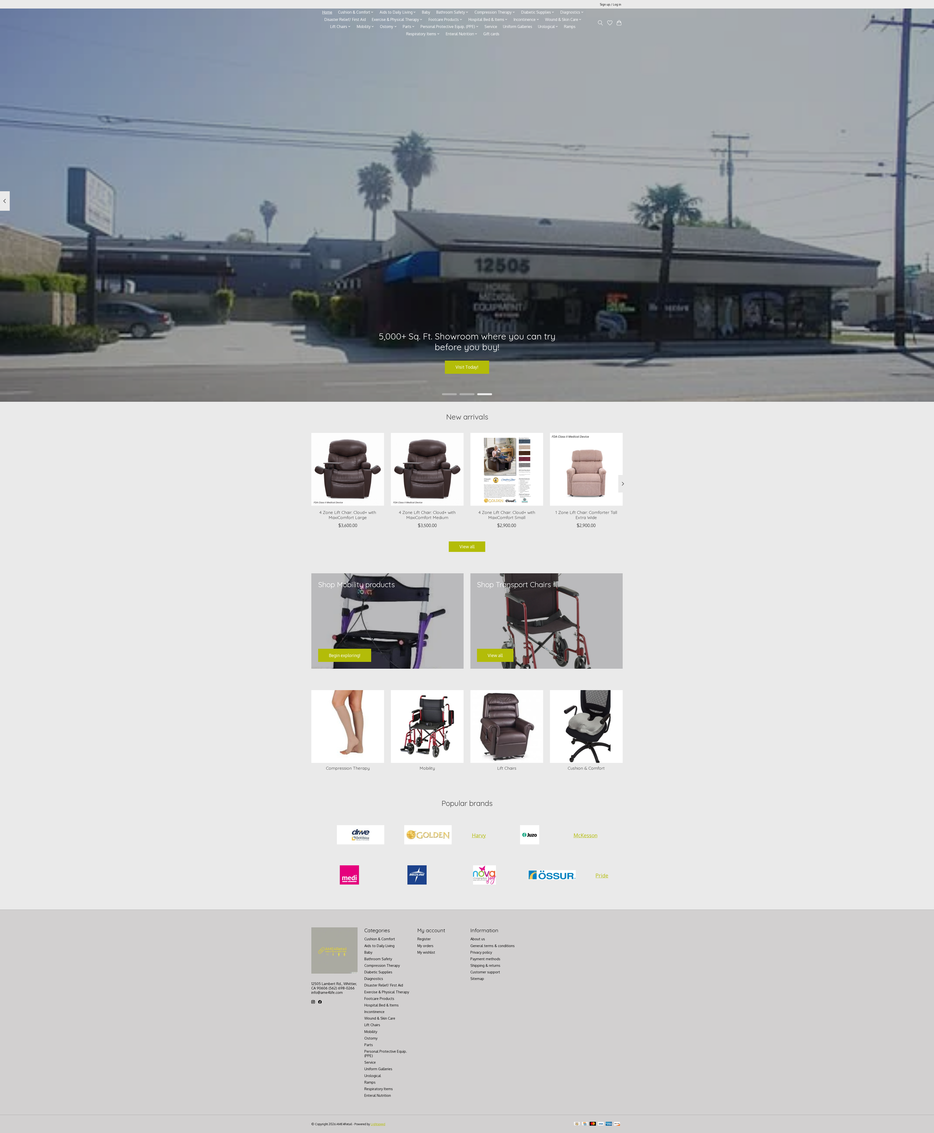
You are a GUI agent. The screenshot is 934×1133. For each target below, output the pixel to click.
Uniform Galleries (517, 26)
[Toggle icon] (600, 22)
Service (491, 26)
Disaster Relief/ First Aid (345, 19)
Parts (368, 1044)
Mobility (427, 768)
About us (477, 939)
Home (327, 12)
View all (467, 546)
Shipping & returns (485, 965)
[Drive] (360, 835)
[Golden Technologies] (428, 835)
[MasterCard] (593, 1124)
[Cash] (577, 1124)
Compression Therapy (348, 768)
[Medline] (416, 875)
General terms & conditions (492, 945)
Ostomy (370, 1038)
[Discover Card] (617, 1124)
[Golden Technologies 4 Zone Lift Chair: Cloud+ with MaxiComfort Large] (347, 469)
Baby (426, 12)
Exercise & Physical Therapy (386, 992)
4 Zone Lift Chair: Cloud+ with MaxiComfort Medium (427, 515)
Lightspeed (378, 1124)
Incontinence (374, 1011)
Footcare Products (379, 998)
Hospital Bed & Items (381, 1005)
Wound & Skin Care (379, 1018)
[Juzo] (529, 835)
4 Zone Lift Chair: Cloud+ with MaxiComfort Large (347, 515)
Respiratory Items (378, 1089)
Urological (372, 1075)
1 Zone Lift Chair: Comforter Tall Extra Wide (586, 515)
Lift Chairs (506, 768)
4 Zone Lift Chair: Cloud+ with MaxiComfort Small (506, 515)
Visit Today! (467, 367)
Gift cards (491, 33)
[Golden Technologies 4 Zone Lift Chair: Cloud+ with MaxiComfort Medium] (427, 469)
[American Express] (609, 1124)
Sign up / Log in (610, 4)
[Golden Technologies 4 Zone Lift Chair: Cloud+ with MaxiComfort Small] (506, 469)
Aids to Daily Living (379, 945)
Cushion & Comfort (586, 768)
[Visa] (601, 1124)
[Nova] (484, 875)
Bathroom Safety (378, 959)
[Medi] (349, 875)
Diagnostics (373, 978)
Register (424, 939)
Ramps (569, 26)
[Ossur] (551, 875)
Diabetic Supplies (378, 972)
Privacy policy (481, 952)
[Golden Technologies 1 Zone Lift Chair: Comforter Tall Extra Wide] (586, 469)
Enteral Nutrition (377, 1095)
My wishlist (426, 952)
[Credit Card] (585, 1124)
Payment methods (485, 959)
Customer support (485, 972)
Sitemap (477, 978)
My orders (425, 945)
